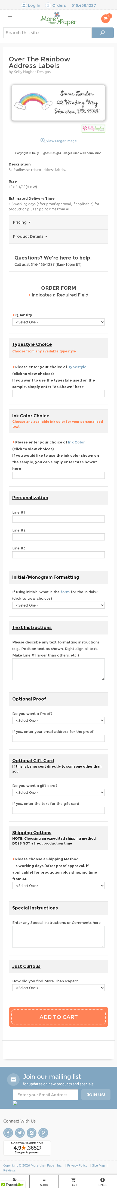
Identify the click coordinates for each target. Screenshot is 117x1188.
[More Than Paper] (58, 18)
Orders (58, 5)
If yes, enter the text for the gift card (45, 803)
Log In (33, 5)
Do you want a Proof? (32, 713)
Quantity (23, 315)
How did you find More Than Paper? (45, 981)
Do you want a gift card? (34, 785)
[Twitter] (20, 1133)
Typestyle (77, 367)
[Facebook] (8, 1133)
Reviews (9, 1170)
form (65, 592)
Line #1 (18, 512)
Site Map (98, 1165)
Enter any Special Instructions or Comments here (56, 922)
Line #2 (19, 530)
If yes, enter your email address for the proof (53, 731)
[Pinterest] (43, 1133)
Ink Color (76, 442)
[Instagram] (31, 1133)
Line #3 (19, 548)
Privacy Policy (77, 1165)
